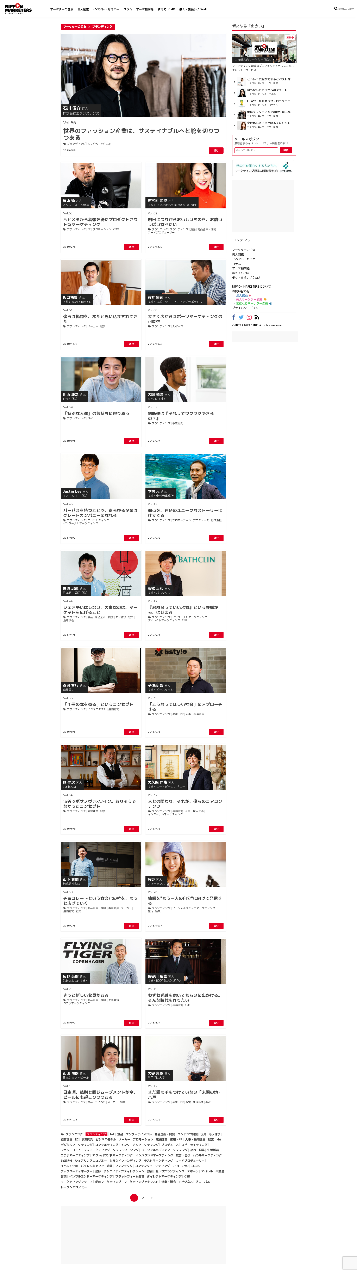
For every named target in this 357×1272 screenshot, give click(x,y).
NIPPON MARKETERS (22, 8)
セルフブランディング (169, 1171)
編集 (158, 911)
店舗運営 (113, 709)
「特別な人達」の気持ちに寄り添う (96, 410)
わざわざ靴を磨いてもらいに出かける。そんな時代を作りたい (185, 995)
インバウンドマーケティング (154, 1155)
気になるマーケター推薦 (252, 303)
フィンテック (123, 1165)
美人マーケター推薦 (249, 299)
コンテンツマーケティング (152, 1165)
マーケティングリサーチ (77, 1181)
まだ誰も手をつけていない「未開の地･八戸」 (184, 1092)
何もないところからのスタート (267, 90)
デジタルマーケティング (77, 1144)
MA (219, 1139)
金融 (109, 1165)
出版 (98, 1171)
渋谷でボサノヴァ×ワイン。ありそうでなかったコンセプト (99, 801)
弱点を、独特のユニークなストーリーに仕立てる (185, 510)
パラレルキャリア (92, 1165)
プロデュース (201, 520)
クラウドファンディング (125, 1160)
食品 (193, 229)
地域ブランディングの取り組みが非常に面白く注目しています (271, 112)
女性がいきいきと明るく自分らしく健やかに (271, 123)
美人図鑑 (83, 9)
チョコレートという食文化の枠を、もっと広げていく (100, 898)
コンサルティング (98, 520)
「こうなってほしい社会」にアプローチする (185, 704)
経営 (103, 326)
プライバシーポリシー (246, 308)
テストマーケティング (158, 1160)
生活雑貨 (113, 1000)
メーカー (93, 326)
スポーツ (177, 326)
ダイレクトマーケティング (164, 620)
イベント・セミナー (106, 9)
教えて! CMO (166, 9)
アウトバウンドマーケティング (112, 1155)
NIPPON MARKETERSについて (251, 286)
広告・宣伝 (183, 1155)
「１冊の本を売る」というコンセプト (98, 701)
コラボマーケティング (76, 1003)
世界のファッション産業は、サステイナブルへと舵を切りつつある (141, 131)
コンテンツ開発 (187, 1134)
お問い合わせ (241, 291)
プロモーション (102, 229)
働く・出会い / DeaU (193, 9)
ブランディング (76, 143)
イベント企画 (69, 1165)
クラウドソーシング (126, 1150)
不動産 (219, 1171)
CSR (184, 620)
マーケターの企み (61, 9)
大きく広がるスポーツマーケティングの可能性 (185, 316)
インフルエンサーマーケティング (91, 1176)
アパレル (105, 143)
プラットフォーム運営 (129, 1176)
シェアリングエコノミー (91, 1160)
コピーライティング (194, 1144)
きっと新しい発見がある (86, 992)
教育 (208, 1102)
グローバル (202, 1181)
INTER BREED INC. (247, 325)
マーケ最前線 (145, 9)
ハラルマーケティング (207, 1155)
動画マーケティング (108, 1181)
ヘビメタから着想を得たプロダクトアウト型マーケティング (100, 219)
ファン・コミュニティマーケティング (85, 1150)
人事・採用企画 (195, 714)
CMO (116, 229)
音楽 (64, 1176)
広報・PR (178, 714)
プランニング (160, 229)
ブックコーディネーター (77, 1171)
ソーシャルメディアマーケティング (193, 908)
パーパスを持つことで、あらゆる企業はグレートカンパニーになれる (100, 510)
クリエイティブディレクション (124, 1171)
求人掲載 (242, 296)
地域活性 (216, 520)
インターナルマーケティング (80, 523)
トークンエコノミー (74, 1187)
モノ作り (93, 143)
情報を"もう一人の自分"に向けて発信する (185, 898)
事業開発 (177, 423)
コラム (127, 9)
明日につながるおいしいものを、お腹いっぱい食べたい (185, 219)
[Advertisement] (143, 1235)
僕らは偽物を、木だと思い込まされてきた (100, 316)
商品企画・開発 (207, 229)
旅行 (150, 911)
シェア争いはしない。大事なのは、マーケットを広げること (100, 607)
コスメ (195, 1165)
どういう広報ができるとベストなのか (271, 79)
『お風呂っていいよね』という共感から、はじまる (183, 607)
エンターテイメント (139, 1134)
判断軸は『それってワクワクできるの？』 (181, 413)
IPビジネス (185, 1181)
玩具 (203, 1134)
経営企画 (66, 1139)
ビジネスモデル (97, 709)
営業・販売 (168, 1181)
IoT (112, 1134)
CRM (187, 1005)
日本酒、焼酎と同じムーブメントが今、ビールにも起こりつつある (100, 1092)
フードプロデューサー (161, 232)
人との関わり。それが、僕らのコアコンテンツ (185, 801)
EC (89, 229)
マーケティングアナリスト (141, 1181)
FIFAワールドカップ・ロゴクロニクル (271, 101)
